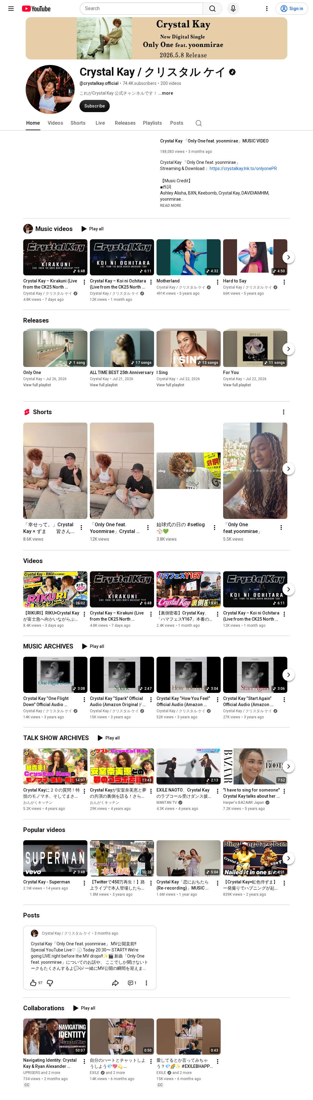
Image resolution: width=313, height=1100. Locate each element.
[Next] (288, 257)
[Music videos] (29, 229)
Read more (170, 205)
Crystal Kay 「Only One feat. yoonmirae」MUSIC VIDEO (214, 140)
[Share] (115, 983)
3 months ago (106, 933)
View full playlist (37, 385)
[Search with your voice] (233, 8)
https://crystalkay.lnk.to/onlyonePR (243, 168)
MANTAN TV (166, 803)
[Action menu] (146, 983)
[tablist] (156, 123)
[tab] (33, 123)
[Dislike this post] (50, 983)
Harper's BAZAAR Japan (243, 803)
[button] (170, 205)
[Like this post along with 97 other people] (33, 983)
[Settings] (267, 8)
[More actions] (84, 282)
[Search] (212, 8)
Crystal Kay (32, 379)
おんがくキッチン (38, 803)
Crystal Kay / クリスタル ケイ (47, 293)
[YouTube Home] (36, 8)
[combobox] (143, 8)
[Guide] (11, 8)
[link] (90, 960)
